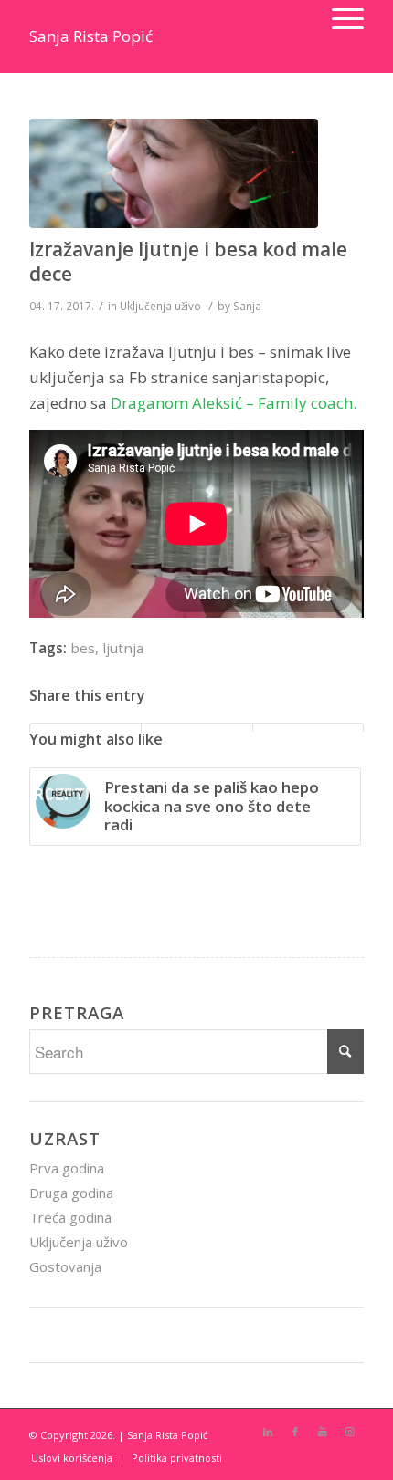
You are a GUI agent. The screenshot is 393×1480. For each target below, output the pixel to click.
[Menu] (338, 18)
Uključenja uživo (160, 305)
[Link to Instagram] (350, 1431)
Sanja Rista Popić (91, 36)
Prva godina (66, 1168)
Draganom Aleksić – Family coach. (233, 402)
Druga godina (71, 1192)
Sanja (247, 305)
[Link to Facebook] (295, 1431)
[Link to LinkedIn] (267, 1431)
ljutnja (122, 648)
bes (82, 648)
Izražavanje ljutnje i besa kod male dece (188, 261)
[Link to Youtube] (322, 1431)
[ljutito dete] (173, 173)
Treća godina (70, 1217)
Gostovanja (65, 1266)
